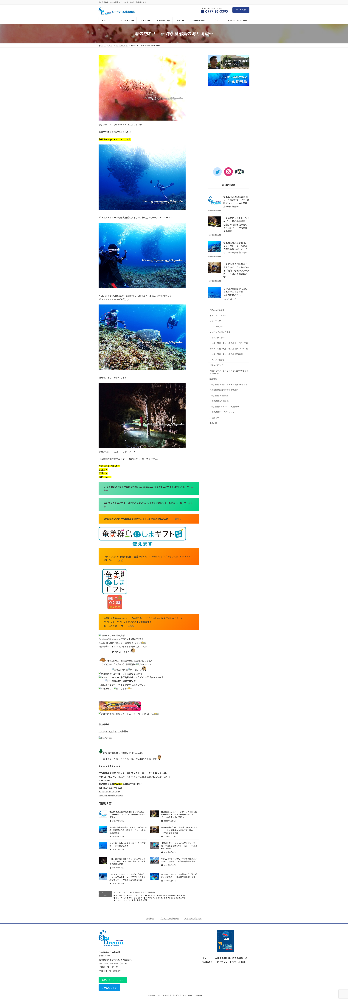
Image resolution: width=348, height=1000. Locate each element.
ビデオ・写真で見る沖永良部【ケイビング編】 (229, 343)
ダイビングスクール (218, 337)
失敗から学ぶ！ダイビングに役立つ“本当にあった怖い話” (228, 372)
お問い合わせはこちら (112, 980)
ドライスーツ (121, 898)
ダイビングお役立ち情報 (219, 332)
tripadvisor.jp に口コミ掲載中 (113, 731)
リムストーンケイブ (121, 452)
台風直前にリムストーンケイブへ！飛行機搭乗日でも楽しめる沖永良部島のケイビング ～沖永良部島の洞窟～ (179, 814)
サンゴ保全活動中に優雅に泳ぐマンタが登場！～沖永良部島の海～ (235, 291)
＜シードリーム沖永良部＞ (140, 776)
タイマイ (182, 896)
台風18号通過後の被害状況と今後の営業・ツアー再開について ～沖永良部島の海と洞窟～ (127, 814)
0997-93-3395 (111, 963)
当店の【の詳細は (116, 642)
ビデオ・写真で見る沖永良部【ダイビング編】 (229, 348)
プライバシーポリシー (169, 918)
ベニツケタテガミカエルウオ (156, 898)
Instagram (115, 639)
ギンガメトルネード (136, 896)
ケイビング (151, 896)
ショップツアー (216, 326)
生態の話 (213, 423)
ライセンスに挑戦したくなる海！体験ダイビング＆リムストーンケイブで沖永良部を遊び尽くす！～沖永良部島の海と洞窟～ (127, 877)
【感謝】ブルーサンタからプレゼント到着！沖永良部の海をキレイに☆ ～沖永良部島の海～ (179, 846)
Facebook (103, 639)
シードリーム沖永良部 (167, 896)
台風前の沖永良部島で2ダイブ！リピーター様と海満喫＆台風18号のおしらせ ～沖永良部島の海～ (128, 830)
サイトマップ (215, 321)
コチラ (137, 642)
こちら (127, 139)
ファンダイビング (120, 892)
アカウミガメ (121, 896)
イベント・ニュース (217, 315)
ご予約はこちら (109, 987)
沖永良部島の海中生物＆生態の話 (223, 390)
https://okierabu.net (109, 791)
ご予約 (243, 10)
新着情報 (213, 379)
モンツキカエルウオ (178, 898)
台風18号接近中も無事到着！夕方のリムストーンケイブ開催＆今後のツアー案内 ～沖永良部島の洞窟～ (179, 830)
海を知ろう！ (215, 417)
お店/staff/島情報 (216, 310)
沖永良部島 (143, 900)
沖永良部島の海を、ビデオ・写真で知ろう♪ (228, 384)
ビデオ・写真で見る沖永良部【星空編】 (226, 354)
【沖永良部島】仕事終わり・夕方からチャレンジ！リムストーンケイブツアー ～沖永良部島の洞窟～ (127, 861)
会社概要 (150, 918)
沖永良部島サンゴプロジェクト (222, 412)
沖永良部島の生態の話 (219, 401)
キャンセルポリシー (193, 918)
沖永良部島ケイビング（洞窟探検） (143, 892)
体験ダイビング (216, 365)
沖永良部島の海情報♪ (219, 395)
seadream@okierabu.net (111, 795)
